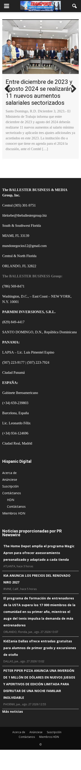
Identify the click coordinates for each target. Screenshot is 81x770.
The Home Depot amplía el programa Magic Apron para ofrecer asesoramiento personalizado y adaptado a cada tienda (38, 553)
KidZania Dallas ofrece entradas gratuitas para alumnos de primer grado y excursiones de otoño (39, 648)
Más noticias (12, 711)
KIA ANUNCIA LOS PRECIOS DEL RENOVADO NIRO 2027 (36, 578)
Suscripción (10, 486)
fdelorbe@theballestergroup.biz (24, 215)
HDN (10, 500)
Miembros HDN (13, 513)
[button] (74, 6)
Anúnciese (9, 479)
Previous (9, 89)
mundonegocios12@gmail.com (24, 246)
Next (72, 89)
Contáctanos (11, 493)
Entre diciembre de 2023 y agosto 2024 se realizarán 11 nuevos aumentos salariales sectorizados (39, 92)
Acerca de (9, 473)
